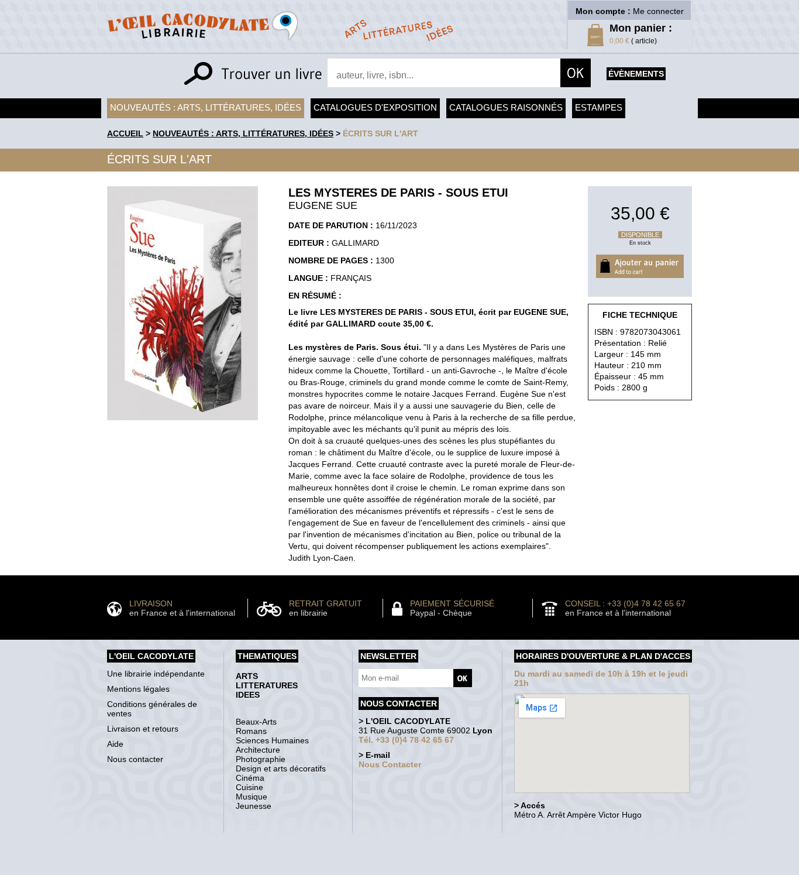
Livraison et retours (142, 728)
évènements (636, 73)
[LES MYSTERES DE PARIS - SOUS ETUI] (182, 423)
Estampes (598, 107)
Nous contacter (135, 759)
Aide (115, 744)
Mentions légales (138, 689)
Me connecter (658, 11)
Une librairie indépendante (156, 673)
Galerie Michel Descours (397, 868)
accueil (125, 133)
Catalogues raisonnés (506, 107)
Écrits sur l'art (380, 133)
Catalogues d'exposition (375, 107)
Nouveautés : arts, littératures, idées (205, 107)
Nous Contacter (390, 764)
